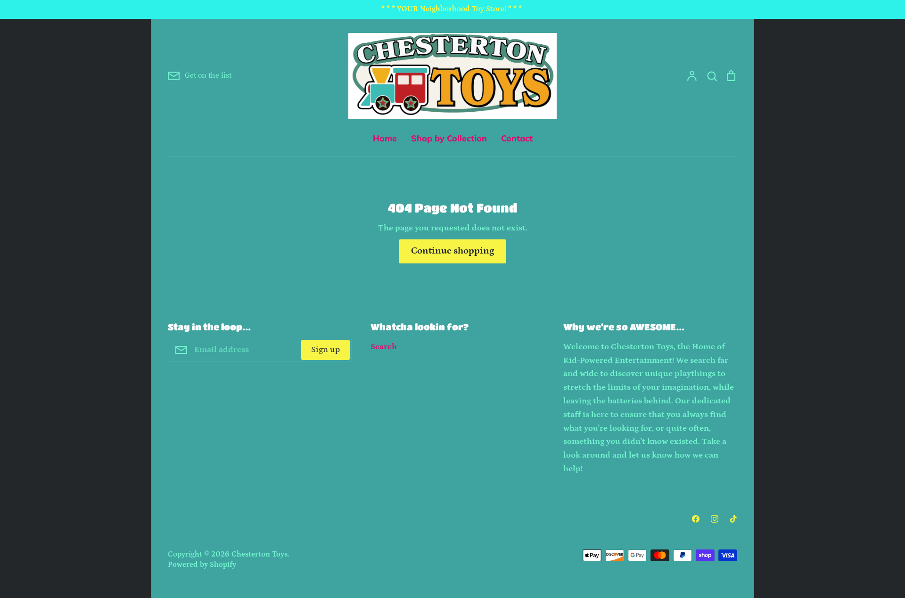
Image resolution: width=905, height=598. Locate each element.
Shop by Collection (449, 138)
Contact (517, 138)
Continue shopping (452, 251)
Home (385, 138)
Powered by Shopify (202, 565)
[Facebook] (695, 518)
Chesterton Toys (259, 554)
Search (383, 347)
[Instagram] (714, 518)
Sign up (325, 349)
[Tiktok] (733, 518)
